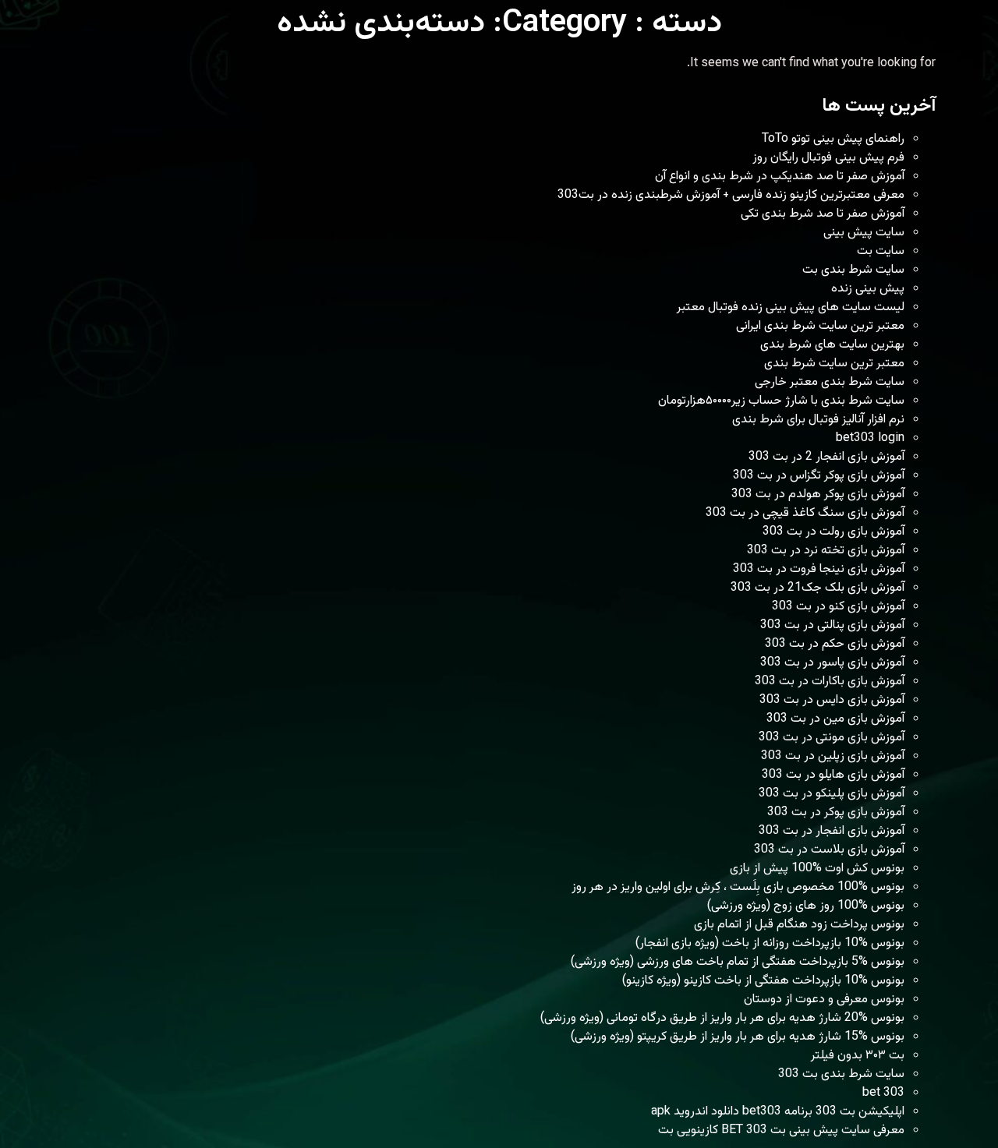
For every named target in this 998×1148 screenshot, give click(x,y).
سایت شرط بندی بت (853, 270)
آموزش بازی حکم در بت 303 (834, 644)
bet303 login (870, 438)
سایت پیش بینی (863, 232)
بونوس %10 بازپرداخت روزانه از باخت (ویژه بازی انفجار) (769, 943)
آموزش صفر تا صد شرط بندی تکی (822, 214)
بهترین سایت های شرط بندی (832, 345)
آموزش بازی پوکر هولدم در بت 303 (817, 494)
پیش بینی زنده (867, 288)
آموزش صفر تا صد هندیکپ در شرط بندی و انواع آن (779, 176)
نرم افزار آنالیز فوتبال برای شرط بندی (818, 419)
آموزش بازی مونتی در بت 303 (831, 737)
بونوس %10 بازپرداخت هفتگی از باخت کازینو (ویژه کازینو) (763, 981)
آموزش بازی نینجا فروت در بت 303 (818, 569)
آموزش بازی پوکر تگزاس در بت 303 (818, 476)
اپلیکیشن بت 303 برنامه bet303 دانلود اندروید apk (777, 1112)
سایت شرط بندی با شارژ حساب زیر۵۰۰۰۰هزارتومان (781, 401)
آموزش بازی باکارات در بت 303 (829, 681)
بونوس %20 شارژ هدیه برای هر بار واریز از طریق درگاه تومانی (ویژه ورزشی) (722, 1018)
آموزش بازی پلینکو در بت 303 (831, 794)
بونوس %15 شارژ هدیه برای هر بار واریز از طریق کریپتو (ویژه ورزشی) (737, 1037)
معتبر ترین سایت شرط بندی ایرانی (820, 326)
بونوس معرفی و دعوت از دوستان (824, 999)
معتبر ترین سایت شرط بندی (834, 363)
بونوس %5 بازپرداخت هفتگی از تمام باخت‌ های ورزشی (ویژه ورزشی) (737, 962)
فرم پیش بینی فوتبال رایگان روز (828, 158)
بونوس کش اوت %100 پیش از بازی (817, 868)
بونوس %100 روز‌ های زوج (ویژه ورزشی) (805, 906)
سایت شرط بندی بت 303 (841, 1074)
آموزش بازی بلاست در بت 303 (829, 850)
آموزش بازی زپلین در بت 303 (832, 756)
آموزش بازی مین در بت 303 (835, 719)
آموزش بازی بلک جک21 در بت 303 (817, 588)
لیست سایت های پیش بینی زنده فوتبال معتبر (790, 307)
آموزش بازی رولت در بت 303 (833, 532)
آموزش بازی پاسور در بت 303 (832, 663)
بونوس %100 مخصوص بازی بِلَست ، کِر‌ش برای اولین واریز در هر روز (738, 887)
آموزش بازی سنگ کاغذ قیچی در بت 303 (805, 513)
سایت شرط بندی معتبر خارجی (829, 382)
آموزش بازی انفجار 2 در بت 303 (826, 457)
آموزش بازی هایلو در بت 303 (833, 775)
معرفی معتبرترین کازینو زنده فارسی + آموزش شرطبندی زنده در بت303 (730, 195)
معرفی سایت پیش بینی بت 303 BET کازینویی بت (781, 1130)
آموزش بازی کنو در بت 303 (838, 606)
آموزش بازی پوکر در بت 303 (835, 812)
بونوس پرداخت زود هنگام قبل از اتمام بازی (799, 924)
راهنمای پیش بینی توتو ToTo (833, 139)
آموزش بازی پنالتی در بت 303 (832, 625)
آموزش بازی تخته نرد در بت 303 (825, 550)
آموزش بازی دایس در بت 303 (831, 700)
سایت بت (880, 251)
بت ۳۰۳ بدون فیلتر (857, 1055)
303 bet (883, 1093)
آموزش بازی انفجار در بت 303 (831, 831)
